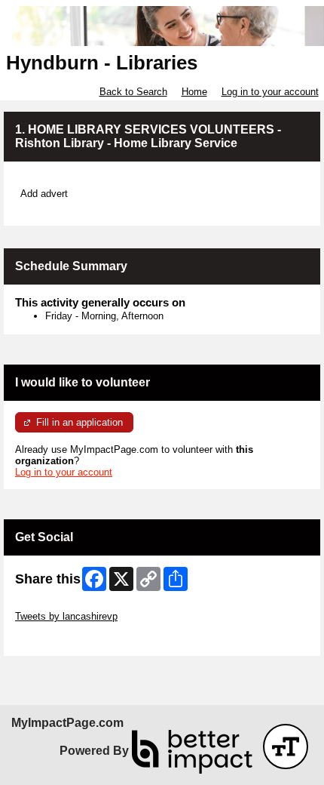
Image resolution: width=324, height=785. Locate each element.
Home (194, 91)
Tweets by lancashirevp (66, 616)
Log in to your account (270, 91)
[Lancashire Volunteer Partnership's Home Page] (162, 26)
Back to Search (133, 91)
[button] (285, 746)
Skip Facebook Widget (64, 639)
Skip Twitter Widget (57, 605)
